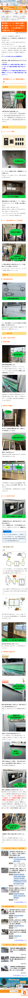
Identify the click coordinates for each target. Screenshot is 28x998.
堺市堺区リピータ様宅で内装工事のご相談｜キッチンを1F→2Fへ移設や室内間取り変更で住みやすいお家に (14, 66)
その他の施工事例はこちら (20, 902)
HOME (3, 16)
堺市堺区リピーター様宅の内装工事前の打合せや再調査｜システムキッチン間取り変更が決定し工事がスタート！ (14, 72)
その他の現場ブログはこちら (20, 975)
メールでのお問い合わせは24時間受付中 (12, 56)
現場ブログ (9, 16)
